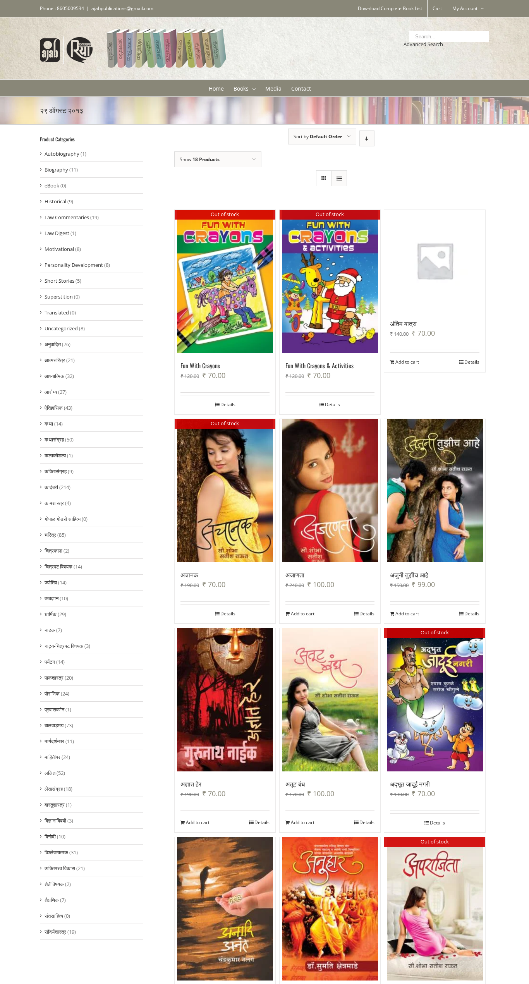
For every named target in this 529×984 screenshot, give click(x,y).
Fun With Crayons (200, 365)
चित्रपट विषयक (58, 566)
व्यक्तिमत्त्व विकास (60, 868)
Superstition (59, 296)
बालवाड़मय (54, 725)
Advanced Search (423, 44)
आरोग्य (51, 391)
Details (227, 404)
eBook (52, 185)
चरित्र (50, 534)
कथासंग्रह (54, 439)
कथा (49, 423)
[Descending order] (366, 138)
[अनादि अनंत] (225, 909)
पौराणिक (52, 693)
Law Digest (57, 233)
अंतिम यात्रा (403, 323)
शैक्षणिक (52, 899)
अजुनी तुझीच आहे (409, 574)
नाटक (50, 630)
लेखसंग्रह (54, 788)
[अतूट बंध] (330, 699)
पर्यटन (50, 661)
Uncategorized (61, 328)
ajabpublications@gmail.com (122, 8)
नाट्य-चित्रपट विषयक (64, 645)
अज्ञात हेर (190, 783)
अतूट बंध (295, 783)
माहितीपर (52, 757)
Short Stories (59, 280)
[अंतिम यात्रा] (434, 260)
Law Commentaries (67, 217)
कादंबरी (51, 487)
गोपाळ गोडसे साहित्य (63, 518)
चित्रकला (53, 550)
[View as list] (339, 178)
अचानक (189, 574)
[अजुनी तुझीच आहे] (434, 490)
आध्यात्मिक (54, 376)
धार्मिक (51, 614)
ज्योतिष (51, 582)
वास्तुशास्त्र (55, 804)
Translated (57, 312)
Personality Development (74, 264)
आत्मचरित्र (55, 360)
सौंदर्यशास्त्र (55, 931)
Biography (56, 169)
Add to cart (407, 362)
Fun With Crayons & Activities (319, 365)
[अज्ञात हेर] (225, 699)
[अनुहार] (330, 909)
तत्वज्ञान (51, 598)
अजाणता (294, 574)
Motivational (59, 249)
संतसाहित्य (54, 915)
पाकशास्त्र (54, 677)
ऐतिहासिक (54, 407)
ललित (50, 772)
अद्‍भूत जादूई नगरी (410, 783)
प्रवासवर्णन (54, 709)
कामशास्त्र (54, 503)
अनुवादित (53, 344)
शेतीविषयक (54, 884)
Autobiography (62, 153)
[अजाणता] (330, 490)
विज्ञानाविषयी (55, 820)
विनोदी (50, 836)
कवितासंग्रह (56, 471)
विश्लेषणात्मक (56, 852)
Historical (55, 201)
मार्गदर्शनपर (54, 741)
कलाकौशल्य (55, 455)
